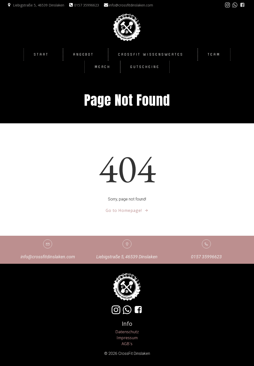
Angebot (83, 54)
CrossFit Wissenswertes (150, 54)
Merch (103, 67)
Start (41, 54)
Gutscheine (144, 67)
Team (214, 54)
